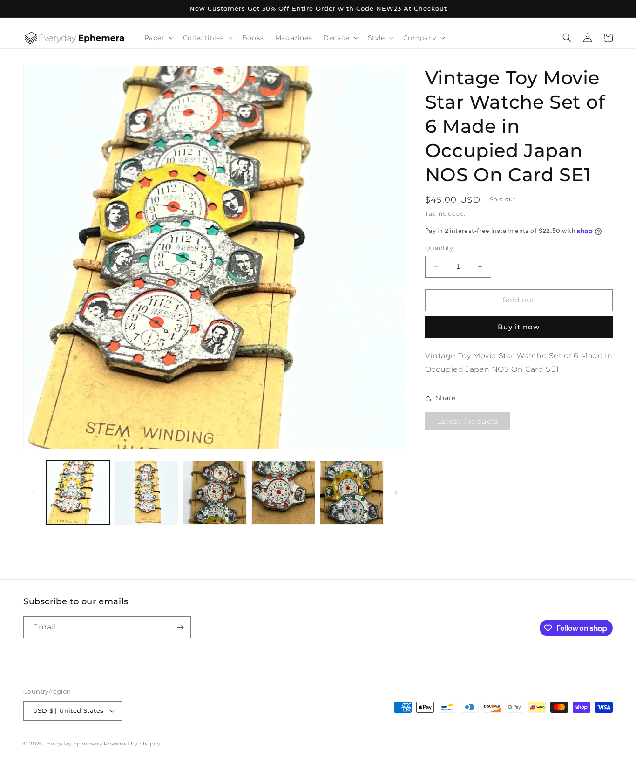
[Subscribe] (180, 627)
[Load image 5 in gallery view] (352, 493)
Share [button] (446, 398)
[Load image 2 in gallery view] (146, 493)
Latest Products (468, 421)
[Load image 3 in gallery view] (215, 493)
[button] (158, 38)
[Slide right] (396, 492)
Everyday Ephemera (74, 743)
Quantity (439, 248)
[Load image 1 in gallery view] (78, 493)
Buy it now (519, 326)
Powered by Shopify (132, 743)
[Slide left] (33, 492)
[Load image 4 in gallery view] (283, 493)
